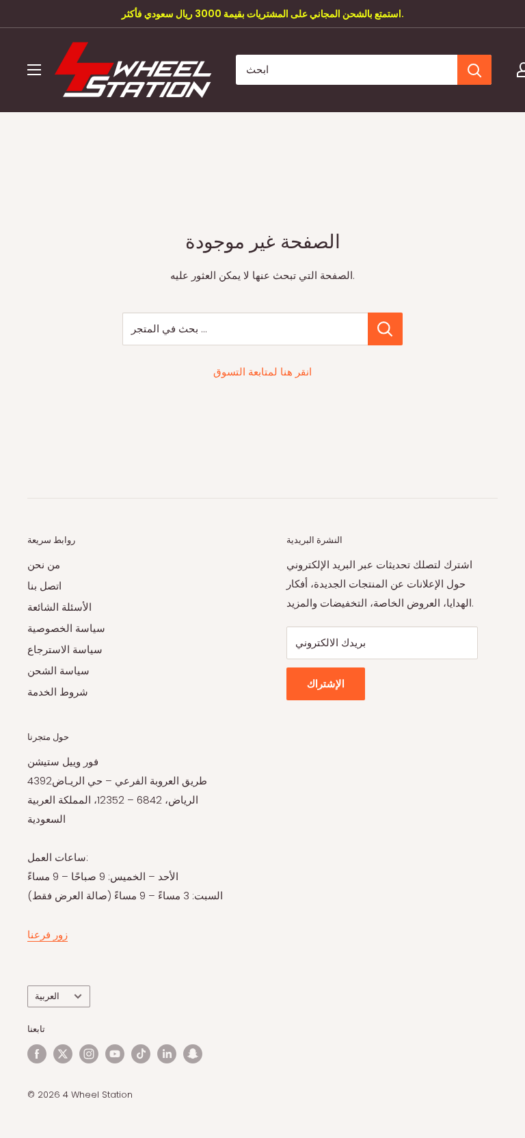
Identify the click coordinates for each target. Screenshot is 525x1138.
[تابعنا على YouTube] (114, 1053)
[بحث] (474, 70)
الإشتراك (326, 683)
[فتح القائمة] (34, 69)
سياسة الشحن (58, 670)
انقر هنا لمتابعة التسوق (262, 372)
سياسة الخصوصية (66, 628)
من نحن (43, 564)
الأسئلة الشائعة (59, 607)
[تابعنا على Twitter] (62, 1053)
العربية (47, 996)
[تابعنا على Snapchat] (192, 1053)
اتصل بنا (44, 586)
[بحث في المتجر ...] (385, 329)
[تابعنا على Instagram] (88, 1053)
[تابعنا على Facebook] (36, 1053)
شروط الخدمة (57, 692)
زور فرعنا (47, 934)
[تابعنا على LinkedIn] (166, 1053)
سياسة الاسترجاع (65, 649)
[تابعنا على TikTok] (140, 1053)
